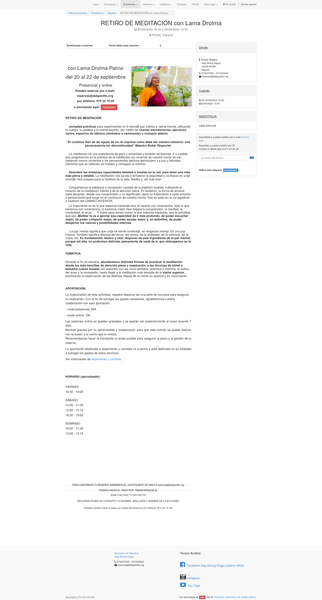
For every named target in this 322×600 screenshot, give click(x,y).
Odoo (202, 597)
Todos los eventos (77, 13)
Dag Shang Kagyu (124, 556)
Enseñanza (97, 13)
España (112, 13)
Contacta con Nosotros (127, 553)
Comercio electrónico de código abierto (235, 597)
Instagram (193, 578)
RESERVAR (109, 107)
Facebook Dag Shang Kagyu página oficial (215, 565)
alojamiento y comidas (106, 359)
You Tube (193, 585)
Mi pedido (230, 4)
